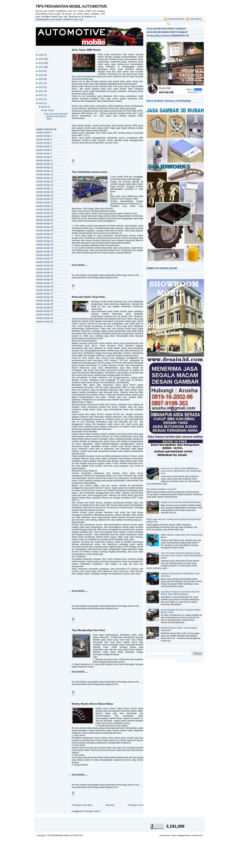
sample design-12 (44, 171)
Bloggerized (183, 835)
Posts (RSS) (196, 19)
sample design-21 (44, 202)
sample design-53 (44, 314)
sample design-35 (44, 251)
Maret (44, 107)
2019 (41, 87)
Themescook (197, 835)
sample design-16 (44, 185)
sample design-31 (44, 237)
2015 (41, 75)
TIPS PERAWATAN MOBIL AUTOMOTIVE (71, 6)
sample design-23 (44, 209)
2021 (41, 95)
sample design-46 (44, 290)
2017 (41, 83)
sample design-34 (44, 248)
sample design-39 (44, 265)
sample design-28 (44, 227)
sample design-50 (44, 304)
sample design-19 (44, 195)
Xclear (167, 835)
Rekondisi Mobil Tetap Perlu (88, 296)
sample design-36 (44, 255)
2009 (41, 55)
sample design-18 (44, 192)
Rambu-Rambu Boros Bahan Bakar (92, 703)
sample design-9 (44, 160)
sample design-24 (44, 213)
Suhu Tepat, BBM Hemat (86, 49)
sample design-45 (44, 286)
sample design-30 (44, 234)
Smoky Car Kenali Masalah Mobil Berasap (181, 502)
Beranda (110, 805)
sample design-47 (44, 293)
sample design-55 (44, 321)
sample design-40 (44, 269)
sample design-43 (44, 279)
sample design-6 (44, 150)
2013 (41, 71)
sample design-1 (44, 132)
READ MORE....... (80, 265)
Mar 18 (47, 110)
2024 (41, 103)
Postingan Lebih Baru (82, 805)
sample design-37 (44, 258)
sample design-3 (44, 139)
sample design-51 (44, 307)
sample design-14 (44, 178)
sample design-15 (44, 181)
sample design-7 (44, 153)
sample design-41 (44, 272)
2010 (41, 59)
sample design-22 (44, 206)
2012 (41, 67)
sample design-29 (44, 230)
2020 (41, 91)
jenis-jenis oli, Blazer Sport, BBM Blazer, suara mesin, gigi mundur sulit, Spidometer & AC (181, 471)
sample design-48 (44, 297)
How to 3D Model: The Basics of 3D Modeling (168, 101)
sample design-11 (44, 167)
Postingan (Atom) (92, 811)
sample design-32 (44, 241)
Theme (174, 835)
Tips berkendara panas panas (89, 171)
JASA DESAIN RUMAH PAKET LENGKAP (167, 32)
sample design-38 (44, 262)
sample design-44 (44, 283)
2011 (41, 63)
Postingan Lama (135, 805)
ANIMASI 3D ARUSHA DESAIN (161, 268)
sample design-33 (44, 244)
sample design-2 (44, 136)
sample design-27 (44, 223)
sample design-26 (44, 220)
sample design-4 (44, 143)
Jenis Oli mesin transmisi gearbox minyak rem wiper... (56, 116)
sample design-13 (44, 174)
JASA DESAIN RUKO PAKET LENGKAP (166, 28)
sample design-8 (44, 157)
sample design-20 (44, 199)
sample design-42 (44, 276)
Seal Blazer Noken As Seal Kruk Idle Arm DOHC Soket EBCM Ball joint (180, 593)
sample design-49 (44, 300)
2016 (41, 79)
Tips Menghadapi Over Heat (88, 630)
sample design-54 (44, 318)
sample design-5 (44, 146)
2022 (41, 99)
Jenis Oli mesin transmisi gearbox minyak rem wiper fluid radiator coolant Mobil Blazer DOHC (182, 555)
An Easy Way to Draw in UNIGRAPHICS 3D (167, 36)
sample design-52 (44, 311)
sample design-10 (44, 164)
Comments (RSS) (176, 19)
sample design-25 (44, 216)
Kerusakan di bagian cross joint (161, 489)
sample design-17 (44, 188)
